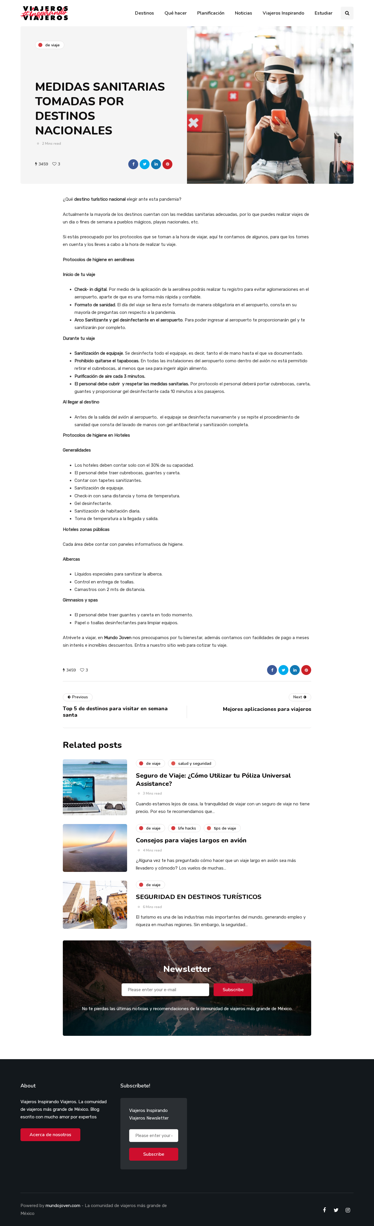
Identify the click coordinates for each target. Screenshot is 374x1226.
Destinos (144, 13)
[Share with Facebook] (133, 164)
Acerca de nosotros (50, 1134)
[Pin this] (167, 164)
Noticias (243, 13)
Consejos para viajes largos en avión (191, 840)
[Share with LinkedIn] (156, 164)
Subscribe (233, 990)
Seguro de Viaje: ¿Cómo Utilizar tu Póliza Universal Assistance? (213, 779)
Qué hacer (176, 13)
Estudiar (324, 13)
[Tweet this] (145, 164)
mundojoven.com (63, 1205)
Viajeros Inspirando (283, 13)
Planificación (210, 13)
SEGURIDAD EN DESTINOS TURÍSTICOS (199, 897)
